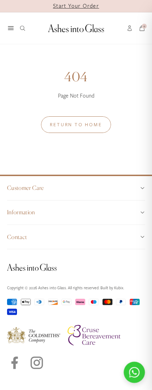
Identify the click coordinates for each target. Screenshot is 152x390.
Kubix (118, 288)
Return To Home (76, 125)
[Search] (22, 28)
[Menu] (11, 28)
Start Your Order (76, 6)
